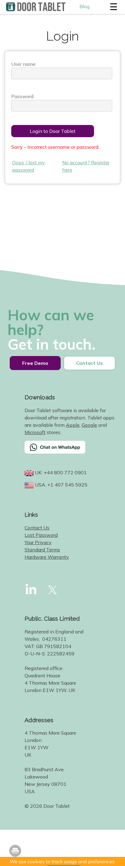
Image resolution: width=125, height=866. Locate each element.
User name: (23, 64)
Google (89, 425)
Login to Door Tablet (53, 131)
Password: (22, 96)
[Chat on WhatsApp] (70, 451)
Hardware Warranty (47, 557)
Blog (84, 6)
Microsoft (35, 432)
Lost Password (41, 535)
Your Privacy (38, 542)
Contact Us (37, 528)
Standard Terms (42, 550)
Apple (72, 425)
